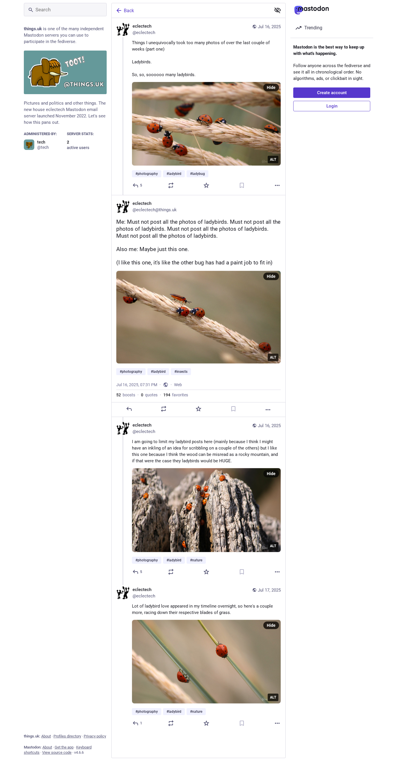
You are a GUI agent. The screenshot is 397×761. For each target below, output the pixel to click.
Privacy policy (95, 736)
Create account (332, 92)
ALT (273, 159)
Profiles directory (67, 736)
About (46, 736)
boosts (125, 395)
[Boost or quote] (170, 185)
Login (331, 106)
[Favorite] (206, 185)
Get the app (64, 747)
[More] (277, 185)
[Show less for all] (277, 10)
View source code (56, 752)
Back (129, 10)
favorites (175, 395)
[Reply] (129, 408)
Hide (271, 87)
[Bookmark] (241, 185)
